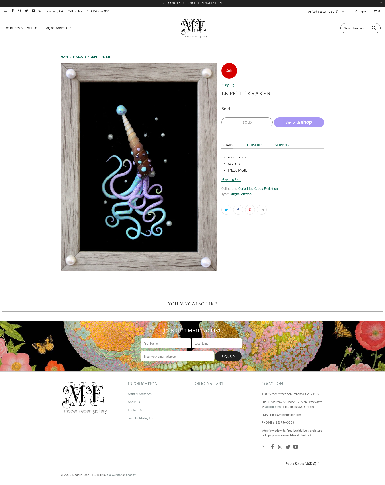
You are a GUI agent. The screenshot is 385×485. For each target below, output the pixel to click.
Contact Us (135, 410)
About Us (134, 402)
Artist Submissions (140, 394)
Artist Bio (254, 145)
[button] (14, 28)
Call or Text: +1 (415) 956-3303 (89, 11)
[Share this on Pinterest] (250, 210)
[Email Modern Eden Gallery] (5, 11)
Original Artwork (241, 194)
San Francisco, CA (50, 11)
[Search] (374, 28)
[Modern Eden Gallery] (194, 28)
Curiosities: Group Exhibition (258, 188)
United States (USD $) (323, 11)
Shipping (282, 145)
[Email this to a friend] (262, 210)
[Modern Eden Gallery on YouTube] (33, 11)
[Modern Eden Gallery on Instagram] (19, 11)
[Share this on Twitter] (226, 210)
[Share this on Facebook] (238, 210)
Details (227, 145)
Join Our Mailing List (141, 418)
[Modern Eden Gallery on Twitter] (26, 11)
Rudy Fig (227, 85)
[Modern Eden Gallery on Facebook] (12, 11)
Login (362, 11)
